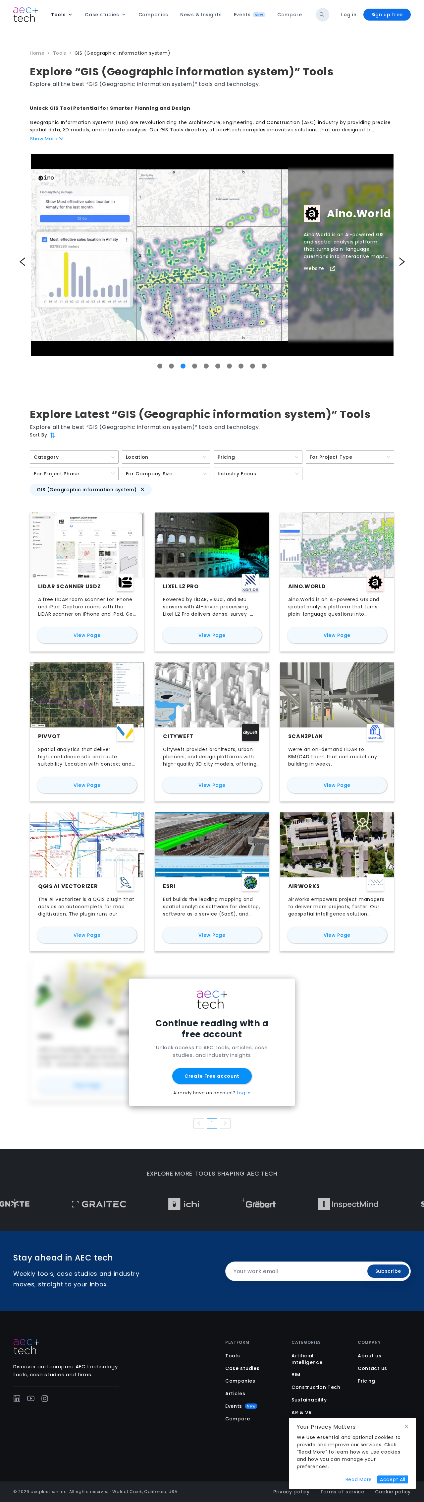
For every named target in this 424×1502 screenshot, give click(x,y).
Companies (240, 1381)
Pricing (366, 1381)
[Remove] (142, 489)
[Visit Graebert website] (216, 1204)
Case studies (242, 1368)
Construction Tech (316, 1387)
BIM (296, 1374)
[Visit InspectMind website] (306, 1204)
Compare (237, 1418)
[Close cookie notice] (406, 1426)
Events (240, 1406)
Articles (235, 1393)
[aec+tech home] (25, 14)
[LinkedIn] (17, 1398)
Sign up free (387, 14)
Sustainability (309, 1400)
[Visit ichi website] (141, 1204)
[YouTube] (30, 1398)
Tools (60, 53)
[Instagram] (44, 1398)
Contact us (372, 1368)
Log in (348, 14)
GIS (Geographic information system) (123, 53)
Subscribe (388, 1271)
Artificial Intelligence (307, 1359)
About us (370, 1355)
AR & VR (302, 1412)
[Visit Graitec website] (57, 1204)
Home (37, 53)
